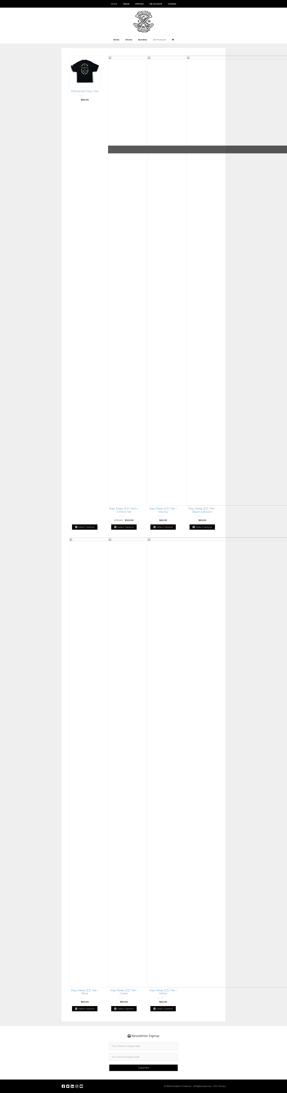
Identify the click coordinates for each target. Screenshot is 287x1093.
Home (114, 4)
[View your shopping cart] (173, 39)
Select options (86, 527)
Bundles (142, 39)
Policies (139, 4)
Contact (172, 4)
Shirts (116, 39)
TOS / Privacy (219, 1086)
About (126, 4)
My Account (156, 4)
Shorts (128, 39)
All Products (159, 39)
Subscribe (143, 1067)
